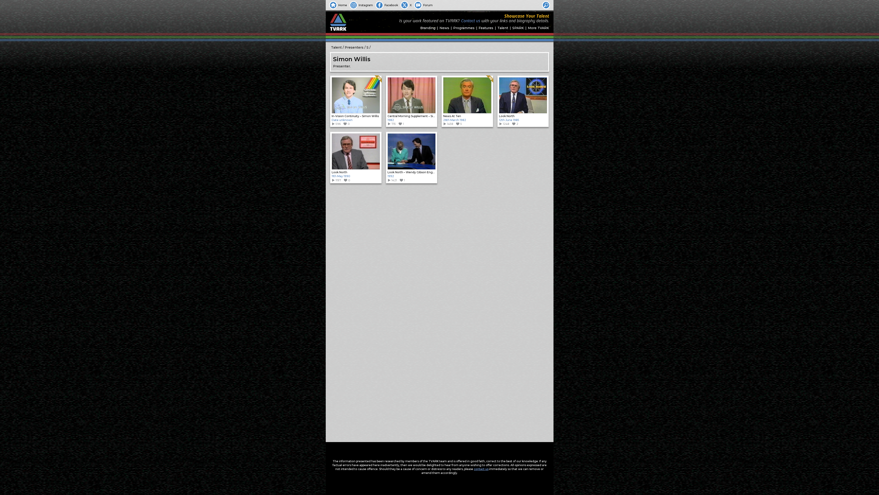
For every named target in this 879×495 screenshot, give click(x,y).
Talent (502, 28)
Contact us (470, 21)
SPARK (518, 28)
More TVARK (538, 28)
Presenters (354, 47)
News (444, 28)
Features (486, 28)
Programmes (464, 28)
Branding (427, 28)
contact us (481, 469)
